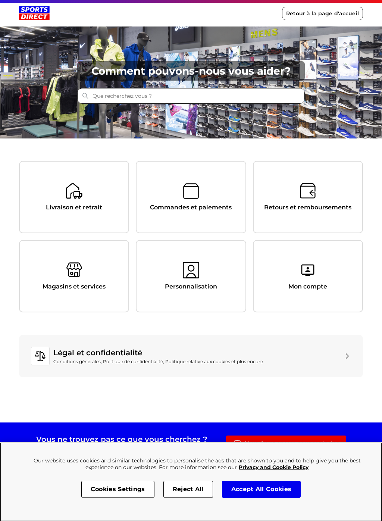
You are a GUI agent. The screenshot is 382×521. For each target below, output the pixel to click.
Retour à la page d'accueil (322, 13)
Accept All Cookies (261, 489)
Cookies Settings (118, 489)
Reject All (188, 489)
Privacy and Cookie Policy (274, 467)
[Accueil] (34, 13)
